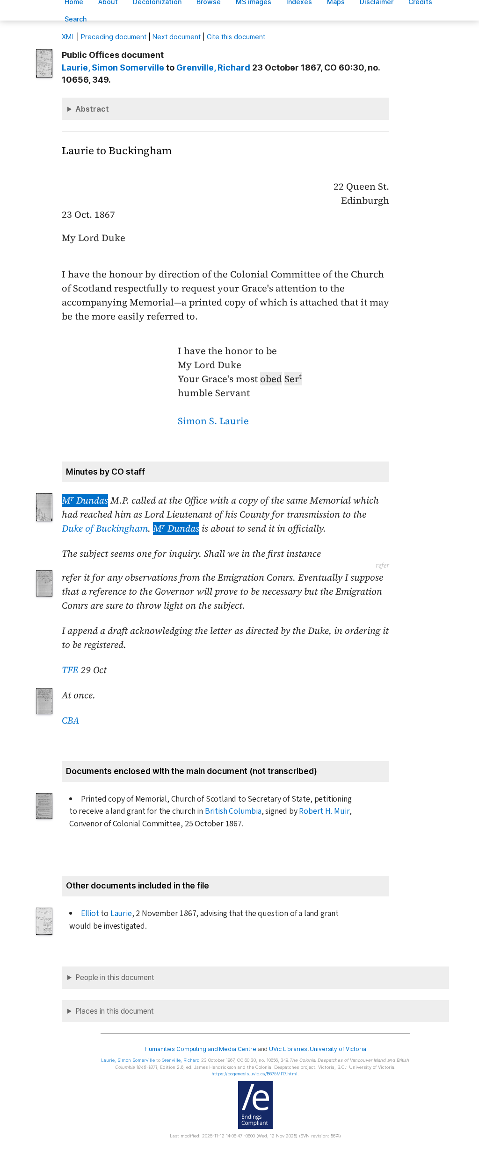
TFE (70, 669)
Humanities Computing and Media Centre (200, 1048)
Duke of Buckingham (105, 528)
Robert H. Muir (324, 811)
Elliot (90, 913)
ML (68, 37)
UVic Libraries (288, 1048)
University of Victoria (338, 1048)
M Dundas (85, 500)
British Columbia (233, 811)
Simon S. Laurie (213, 420)
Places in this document (114, 1011)
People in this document (114, 977)
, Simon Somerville (113, 67)
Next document (176, 37)
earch (76, 19)
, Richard (213, 67)
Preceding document (113, 37)
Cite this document (236, 37)
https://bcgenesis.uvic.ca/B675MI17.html (254, 1073)
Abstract (92, 109)
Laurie (121, 913)
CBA (71, 720)
